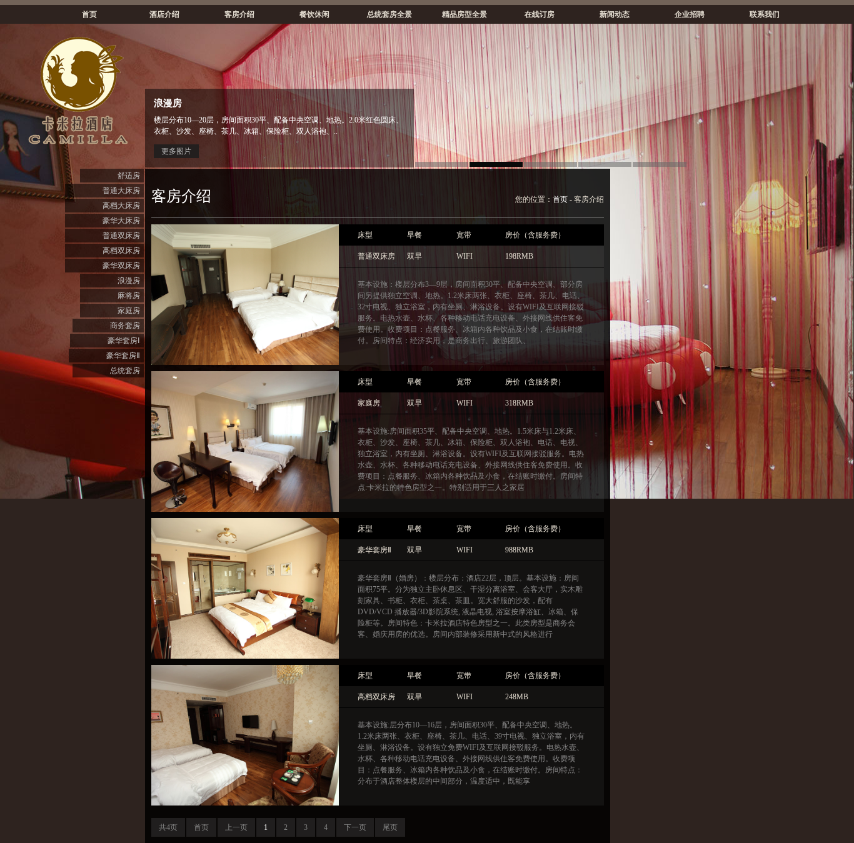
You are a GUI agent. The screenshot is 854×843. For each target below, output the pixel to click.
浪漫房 (129, 280)
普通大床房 (121, 190)
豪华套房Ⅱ (123, 355)
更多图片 (176, 151)
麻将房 (129, 295)
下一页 (355, 827)
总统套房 (125, 370)
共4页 (168, 827)
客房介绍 (239, 14)
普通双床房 (121, 235)
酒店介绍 (164, 14)
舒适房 (129, 175)
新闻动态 (615, 14)
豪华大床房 (121, 220)
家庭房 (129, 310)
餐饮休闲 (314, 14)
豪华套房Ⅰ (124, 340)
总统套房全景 (389, 14)
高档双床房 (121, 250)
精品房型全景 (464, 14)
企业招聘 (690, 14)
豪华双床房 (121, 265)
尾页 (390, 827)
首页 (89, 14)
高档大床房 (121, 205)
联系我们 (765, 14)
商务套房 (125, 325)
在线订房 (540, 14)
